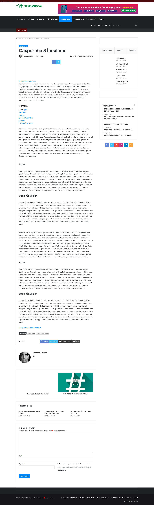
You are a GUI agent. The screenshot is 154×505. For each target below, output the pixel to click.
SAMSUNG (40, 19)
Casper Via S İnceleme (27, 81)
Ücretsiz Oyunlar (122, 81)
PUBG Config (120, 58)
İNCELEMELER (65, 19)
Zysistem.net (50, 498)
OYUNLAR (31, 19)
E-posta (22, 464)
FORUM (101, 19)
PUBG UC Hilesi (121, 70)
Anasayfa (20, 38)
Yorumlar (132, 51)
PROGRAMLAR (91, 19)
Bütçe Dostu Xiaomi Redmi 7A (30, 328)
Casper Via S (31, 333)
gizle (25, 110)
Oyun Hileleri (120, 76)
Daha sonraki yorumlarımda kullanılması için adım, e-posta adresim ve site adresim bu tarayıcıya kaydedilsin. (75, 467)
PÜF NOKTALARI (52, 19)
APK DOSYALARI (78, 19)
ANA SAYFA (21, 19)
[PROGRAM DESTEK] (29, 6)
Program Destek (28, 56)
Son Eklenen (107, 51)
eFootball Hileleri (122, 64)
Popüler (120, 51)
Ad (20, 456)
